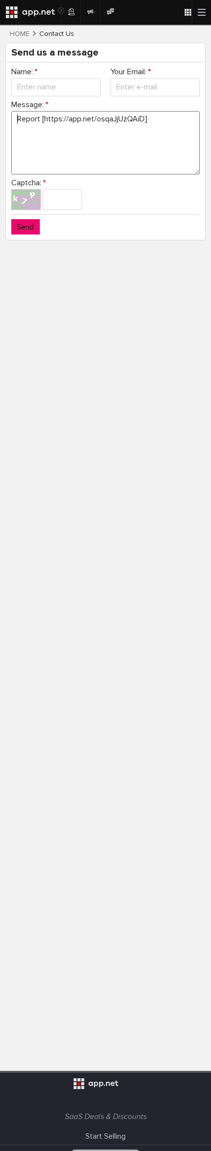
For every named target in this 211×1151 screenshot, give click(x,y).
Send (25, 227)
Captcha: (28, 183)
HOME (19, 33)
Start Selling (105, 1136)
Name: (24, 72)
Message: (29, 105)
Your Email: (130, 72)
